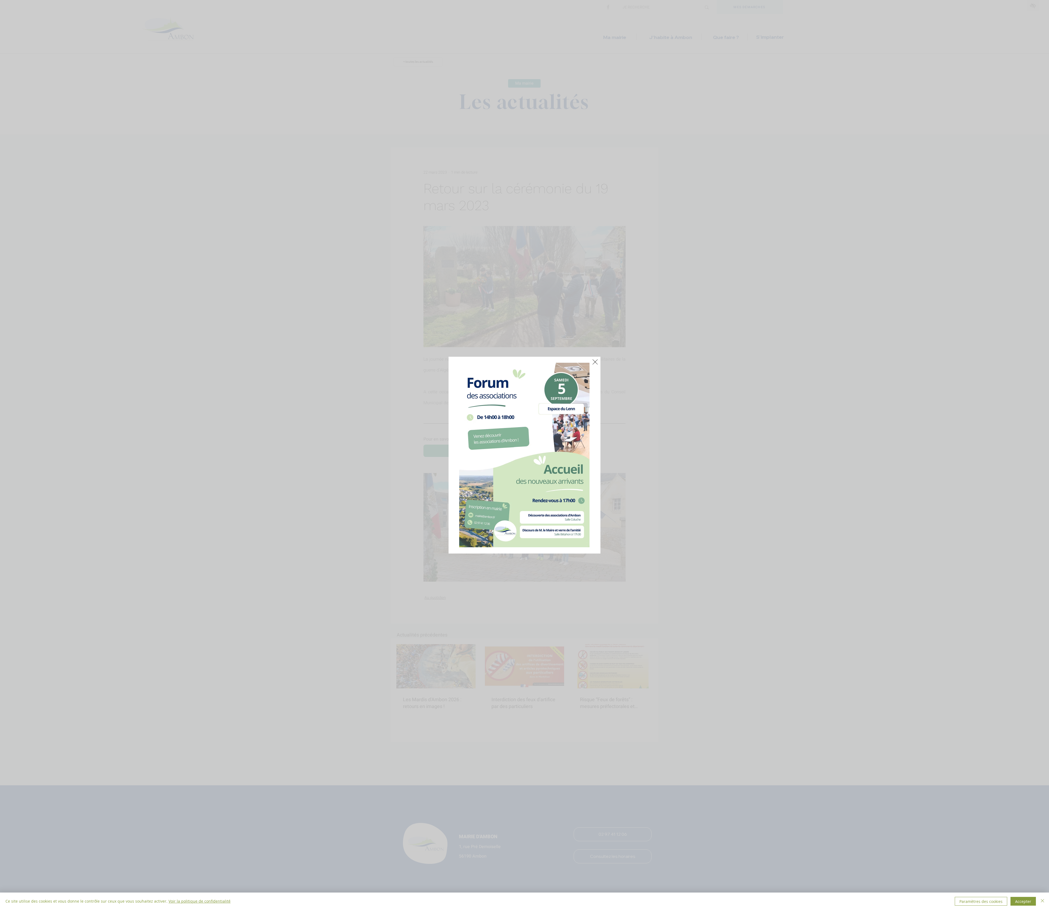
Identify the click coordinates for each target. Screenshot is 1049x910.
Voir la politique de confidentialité (200, 901)
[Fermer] (1042, 901)
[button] (595, 362)
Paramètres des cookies (981, 901)
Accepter (1023, 901)
